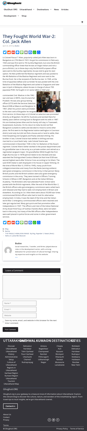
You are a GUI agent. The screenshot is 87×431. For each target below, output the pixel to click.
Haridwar (27, 348)
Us (10, 406)
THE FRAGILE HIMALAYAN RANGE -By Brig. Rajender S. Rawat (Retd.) (29, 234)
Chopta (60, 346)
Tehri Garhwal (27, 351)
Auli (59, 348)
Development (10, 15)
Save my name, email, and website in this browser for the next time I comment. (31, 321)
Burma (7, 231)
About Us (7, 414)
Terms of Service (77, 428)
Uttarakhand (26, 9)
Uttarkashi (27, 357)
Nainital (43, 354)
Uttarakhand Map (11, 384)
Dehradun (27, 346)
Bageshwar (43, 348)
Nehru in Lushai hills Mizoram (15, 236)
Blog (6, 229)
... (16, 256)
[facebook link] (57, 419)
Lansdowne (59, 365)
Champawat (43, 351)
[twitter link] (53, 419)
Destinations (43, 9)
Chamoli (27, 359)
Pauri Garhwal (27, 354)
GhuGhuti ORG (10, 9)
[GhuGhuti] (12, 3)
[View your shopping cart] (82, 22)
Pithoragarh (44, 357)
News (56, 9)
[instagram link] (49, 419)
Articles (64, 9)
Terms (6, 425)
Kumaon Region (11, 375)
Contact (6, 417)
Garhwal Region (11, 373)
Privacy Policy (62, 428)
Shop (24, 15)
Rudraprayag (27, 362)
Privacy (6, 420)
